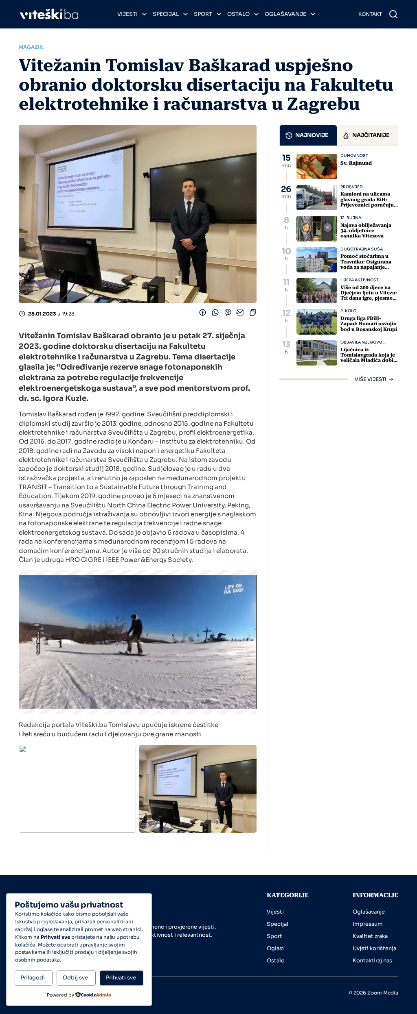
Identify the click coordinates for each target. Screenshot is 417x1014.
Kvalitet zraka (370, 936)
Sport (203, 14)
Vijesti (127, 14)
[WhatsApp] (215, 314)
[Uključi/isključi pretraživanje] (393, 14)
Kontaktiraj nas (372, 960)
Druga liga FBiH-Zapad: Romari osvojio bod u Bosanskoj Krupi (368, 324)
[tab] (308, 135)
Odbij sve (75, 977)
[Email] (240, 314)
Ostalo (238, 14)
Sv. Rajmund (356, 163)
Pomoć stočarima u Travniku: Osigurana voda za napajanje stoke (365, 264)
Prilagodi (33, 977)
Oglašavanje (285, 14)
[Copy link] (253, 314)
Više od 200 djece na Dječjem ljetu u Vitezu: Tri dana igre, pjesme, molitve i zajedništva (368, 296)
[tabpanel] (338, 268)
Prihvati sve (121, 977)
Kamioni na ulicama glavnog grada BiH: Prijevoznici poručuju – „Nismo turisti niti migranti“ (369, 204)
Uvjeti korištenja (374, 948)
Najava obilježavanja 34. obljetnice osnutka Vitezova (365, 230)
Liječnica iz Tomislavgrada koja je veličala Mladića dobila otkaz (369, 358)
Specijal (166, 14)
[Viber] (228, 314)
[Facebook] (202, 314)
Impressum (368, 923)
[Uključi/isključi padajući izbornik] (144, 14)
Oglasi (275, 948)
